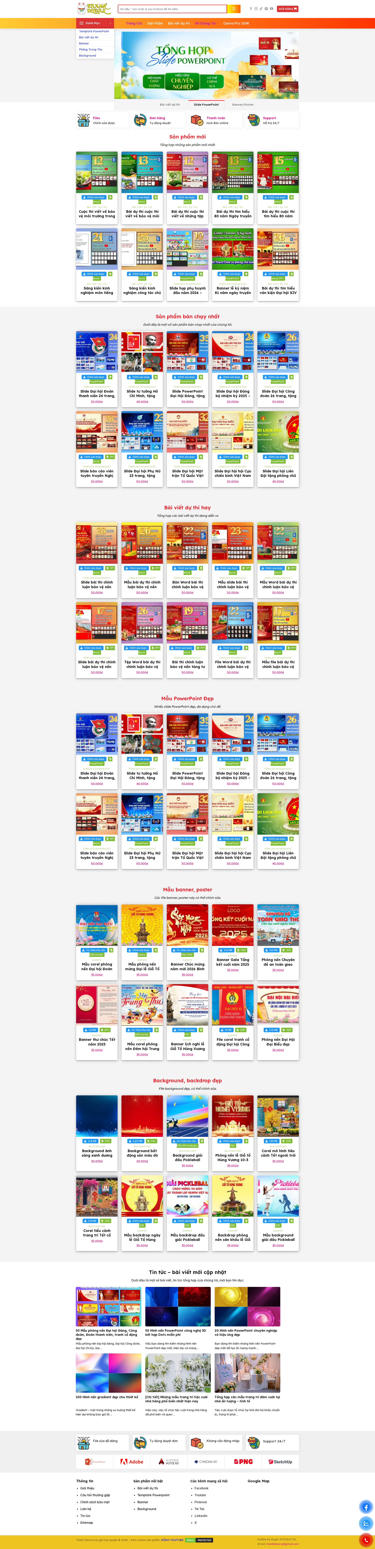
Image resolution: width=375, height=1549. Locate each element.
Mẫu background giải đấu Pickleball (278, 1237)
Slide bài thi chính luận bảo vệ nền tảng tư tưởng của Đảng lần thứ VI (97, 589)
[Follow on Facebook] (251, 9)
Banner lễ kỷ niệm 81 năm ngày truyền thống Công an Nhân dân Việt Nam (232, 295)
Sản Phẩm (155, 23)
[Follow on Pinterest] (266, 9)
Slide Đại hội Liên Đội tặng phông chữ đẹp (278, 476)
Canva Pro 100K (236, 23)
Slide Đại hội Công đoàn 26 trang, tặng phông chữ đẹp (278, 396)
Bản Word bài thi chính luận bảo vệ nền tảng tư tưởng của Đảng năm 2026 (187, 589)
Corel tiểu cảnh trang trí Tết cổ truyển (97, 1235)
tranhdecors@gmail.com (282, 1544)
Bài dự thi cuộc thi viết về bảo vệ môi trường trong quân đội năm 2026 (142, 218)
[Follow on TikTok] (261, 9)
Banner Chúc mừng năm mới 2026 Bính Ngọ (187, 969)
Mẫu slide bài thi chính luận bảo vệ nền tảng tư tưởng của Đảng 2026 (233, 589)
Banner (84, 43)
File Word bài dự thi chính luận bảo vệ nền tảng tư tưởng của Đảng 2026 (233, 669)
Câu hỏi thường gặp (95, 1495)
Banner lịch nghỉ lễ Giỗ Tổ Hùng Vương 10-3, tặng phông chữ (187, 1051)
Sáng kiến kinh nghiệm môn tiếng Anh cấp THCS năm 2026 (97, 295)
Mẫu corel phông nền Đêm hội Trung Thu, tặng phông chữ (142, 1048)
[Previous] (122, 65)
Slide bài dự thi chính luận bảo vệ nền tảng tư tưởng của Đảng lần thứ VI (97, 669)
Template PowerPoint (94, 31)
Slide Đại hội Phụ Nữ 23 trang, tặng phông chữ (142, 476)
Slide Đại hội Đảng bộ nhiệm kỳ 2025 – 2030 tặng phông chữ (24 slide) (233, 398)
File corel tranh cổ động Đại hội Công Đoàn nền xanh (232, 1044)
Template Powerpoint (153, 1495)
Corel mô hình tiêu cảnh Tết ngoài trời (278, 1153)
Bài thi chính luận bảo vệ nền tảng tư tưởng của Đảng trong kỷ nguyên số (187, 669)
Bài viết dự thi (88, 37)
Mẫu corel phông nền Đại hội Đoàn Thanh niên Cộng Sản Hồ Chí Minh (96, 971)
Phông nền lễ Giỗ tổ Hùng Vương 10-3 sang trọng (232, 1160)
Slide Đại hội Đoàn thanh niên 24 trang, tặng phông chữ (97, 396)
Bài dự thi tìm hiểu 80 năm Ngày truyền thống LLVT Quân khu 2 (233, 218)
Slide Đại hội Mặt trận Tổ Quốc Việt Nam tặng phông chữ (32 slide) (188, 478)
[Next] (290, 65)
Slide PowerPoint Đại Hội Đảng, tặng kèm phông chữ (187, 396)
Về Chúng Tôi (205, 23)
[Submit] (234, 9)
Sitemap (86, 1523)
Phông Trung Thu (90, 49)
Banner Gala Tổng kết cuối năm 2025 (232, 961)
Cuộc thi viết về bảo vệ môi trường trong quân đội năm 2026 (97, 216)
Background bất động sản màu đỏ (142, 1153)
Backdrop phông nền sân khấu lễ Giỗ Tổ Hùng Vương (232, 1240)
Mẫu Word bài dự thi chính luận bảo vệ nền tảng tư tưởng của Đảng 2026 (278, 589)
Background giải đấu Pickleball (187, 1157)
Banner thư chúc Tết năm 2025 (97, 1041)
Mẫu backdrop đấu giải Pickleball (188, 1237)
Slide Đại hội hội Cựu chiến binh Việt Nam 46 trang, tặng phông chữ (233, 478)
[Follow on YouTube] (271, 9)
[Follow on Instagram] (256, 9)
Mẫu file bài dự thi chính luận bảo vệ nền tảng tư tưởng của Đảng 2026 (278, 669)
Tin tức (85, 1516)
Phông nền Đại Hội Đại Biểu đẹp (278, 1041)
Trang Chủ (134, 23)
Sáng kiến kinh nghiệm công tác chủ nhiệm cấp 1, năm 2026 (142, 295)
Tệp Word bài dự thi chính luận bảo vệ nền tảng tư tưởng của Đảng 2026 (142, 669)
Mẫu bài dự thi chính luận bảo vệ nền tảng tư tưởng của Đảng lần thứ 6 (142, 589)
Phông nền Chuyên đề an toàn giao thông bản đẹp (278, 964)
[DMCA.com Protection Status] (199, 1540)
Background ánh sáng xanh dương (97, 1153)
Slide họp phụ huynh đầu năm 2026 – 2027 (188, 293)
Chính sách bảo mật (95, 1502)
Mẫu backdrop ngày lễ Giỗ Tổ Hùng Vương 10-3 (142, 1240)
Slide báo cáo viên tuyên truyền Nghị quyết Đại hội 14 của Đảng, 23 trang (97, 478)
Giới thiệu (87, 1488)
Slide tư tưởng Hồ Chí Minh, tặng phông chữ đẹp (142, 396)
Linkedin (201, 1516)
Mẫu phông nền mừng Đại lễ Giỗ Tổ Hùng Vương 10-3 (142, 969)
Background (87, 55)
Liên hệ (85, 1509)
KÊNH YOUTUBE (172, 1540)
